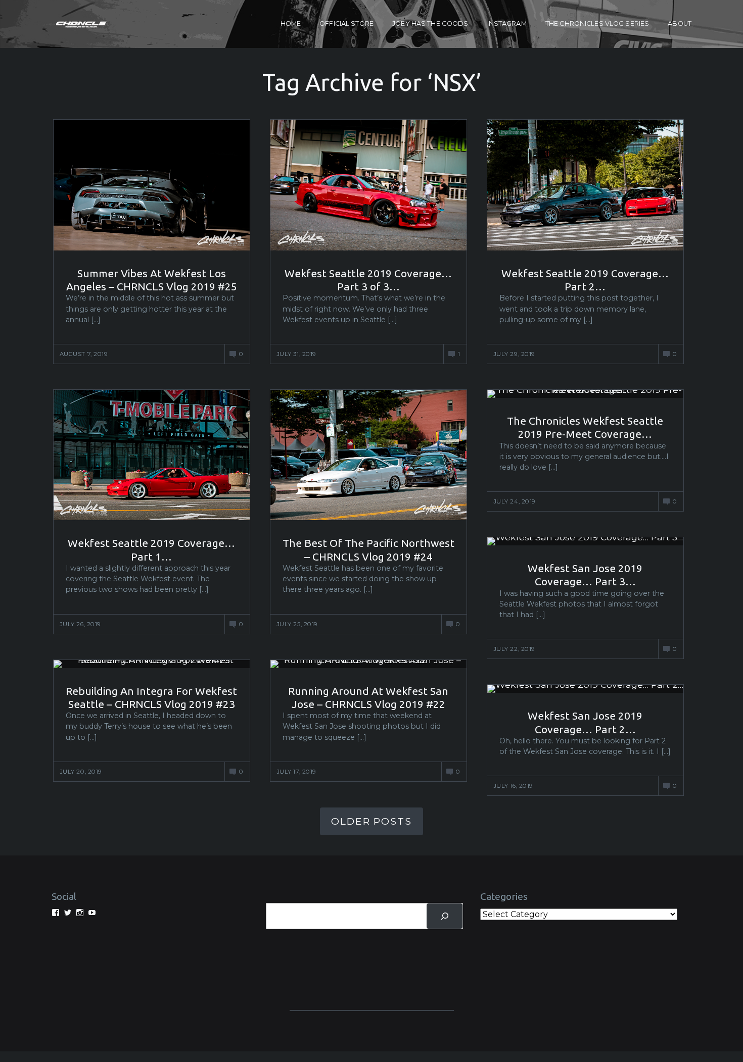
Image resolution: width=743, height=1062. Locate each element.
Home (291, 23)
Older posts (371, 821)
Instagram (507, 23)
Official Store (346, 23)
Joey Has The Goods (430, 23)
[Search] (444, 915)
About (679, 23)
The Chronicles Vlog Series (597, 23)
